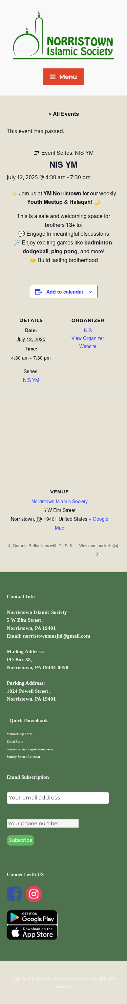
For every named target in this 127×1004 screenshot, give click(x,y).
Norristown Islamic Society (59, 501)
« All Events (63, 114)
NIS (88, 330)
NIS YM (31, 380)
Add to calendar (64, 291)
